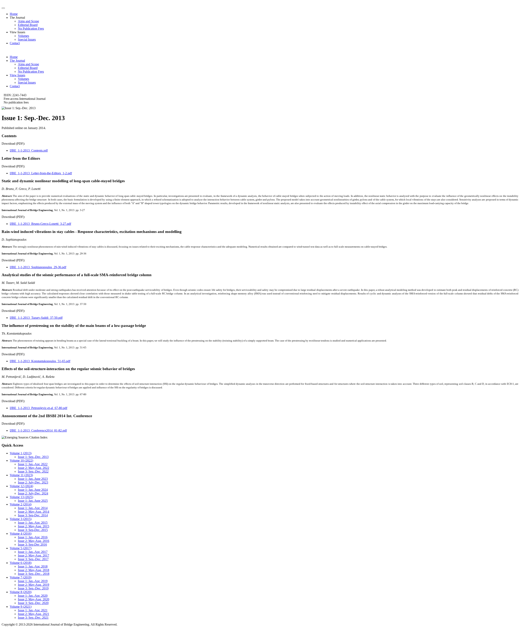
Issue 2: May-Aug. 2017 (33, 555)
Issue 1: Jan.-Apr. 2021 (33, 610)
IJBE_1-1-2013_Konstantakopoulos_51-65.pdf (40, 361)
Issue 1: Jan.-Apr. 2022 (33, 464)
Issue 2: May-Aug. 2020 (33, 599)
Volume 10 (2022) (21, 460)
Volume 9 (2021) (20, 606)
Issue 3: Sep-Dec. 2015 (33, 530)
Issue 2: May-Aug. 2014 (33, 511)
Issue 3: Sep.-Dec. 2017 (33, 559)
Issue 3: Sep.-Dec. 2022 (33, 471)
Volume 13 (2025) (21, 497)
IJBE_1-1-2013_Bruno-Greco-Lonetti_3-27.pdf (40, 223)
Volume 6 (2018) (20, 562)
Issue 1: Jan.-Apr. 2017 (33, 552)
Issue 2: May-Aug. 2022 (33, 468)
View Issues (17, 75)
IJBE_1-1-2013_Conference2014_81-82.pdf (38, 430)
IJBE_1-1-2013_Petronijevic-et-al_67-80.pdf (38, 408)
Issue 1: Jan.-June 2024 (33, 489)
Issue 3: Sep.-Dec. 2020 (33, 603)
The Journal (17, 60)
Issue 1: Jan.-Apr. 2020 (33, 595)
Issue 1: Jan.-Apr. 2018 (33, 566)
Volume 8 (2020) (20, 592)
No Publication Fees (31, 28)
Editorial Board (28, 25)
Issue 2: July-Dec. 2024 (33, 493)
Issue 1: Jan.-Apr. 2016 (33, 537)
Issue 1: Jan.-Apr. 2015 (33, 522)
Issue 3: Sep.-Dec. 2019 (33, 588)
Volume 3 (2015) (20, 519)
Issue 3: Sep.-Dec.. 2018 (33, 573)
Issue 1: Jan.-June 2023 (33, 478)
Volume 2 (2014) (20, 504)
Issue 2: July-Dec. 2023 (33, 482)
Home (14, 14)
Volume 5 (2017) (20, 548)
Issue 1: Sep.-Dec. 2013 (33, 457)
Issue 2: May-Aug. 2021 (33, 614)
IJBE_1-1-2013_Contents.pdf (29, 150)
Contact (15, 43)
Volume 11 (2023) (21, 475)
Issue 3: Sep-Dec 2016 (32, 544)
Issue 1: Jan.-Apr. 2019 (33, 581)
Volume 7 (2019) (20, 577)
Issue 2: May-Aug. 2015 (33, 526)
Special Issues (27, 39)
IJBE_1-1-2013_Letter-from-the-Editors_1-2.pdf (41, 173)
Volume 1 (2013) (20, 453)
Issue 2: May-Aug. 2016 (33, 541)
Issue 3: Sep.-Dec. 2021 (33, 617)
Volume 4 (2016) (20, 533)
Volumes (23, 36)
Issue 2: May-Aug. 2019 (33, 584)
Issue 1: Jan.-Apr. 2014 (33, 508)
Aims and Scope (28, 21)
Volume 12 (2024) (21, 486)
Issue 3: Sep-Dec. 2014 (33, 515)
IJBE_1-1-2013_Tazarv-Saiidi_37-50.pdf (36, 317)
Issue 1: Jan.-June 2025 (33, 500)
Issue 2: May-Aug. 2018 (33, 570)
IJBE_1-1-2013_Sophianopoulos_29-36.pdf (38, 267)
